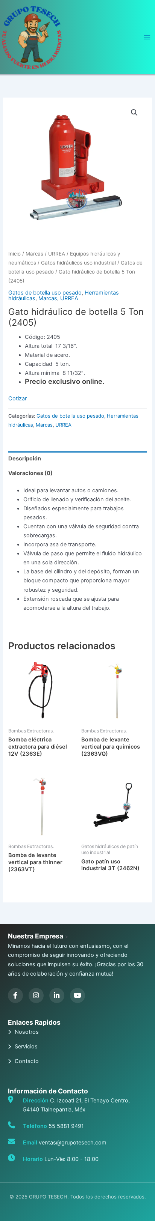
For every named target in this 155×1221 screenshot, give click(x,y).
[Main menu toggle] (147, 37)
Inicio (14, 254)
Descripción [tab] (24, 458)
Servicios (26, 1046)
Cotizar (17, 398)
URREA (56, 254)
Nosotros (27, 1032)
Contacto (27, 1061)
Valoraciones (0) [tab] (30, 473)
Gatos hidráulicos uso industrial (78, 263)
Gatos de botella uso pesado (45, 292)
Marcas (34, 254)
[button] (134, 112)
